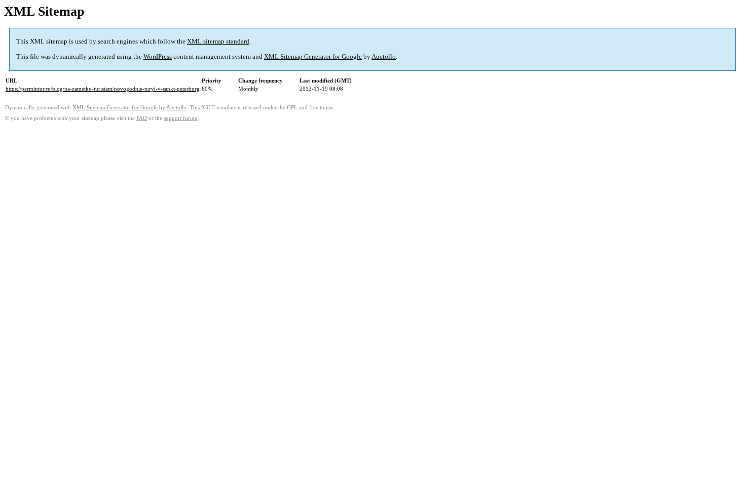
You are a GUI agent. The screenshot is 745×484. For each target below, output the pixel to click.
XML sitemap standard (218, 41)
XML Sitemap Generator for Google (313, 56)
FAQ (141, 118)
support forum (181, 118)
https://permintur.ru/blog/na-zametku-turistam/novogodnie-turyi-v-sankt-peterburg (103, 89)
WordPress (157, 56)
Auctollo (383, 56)
